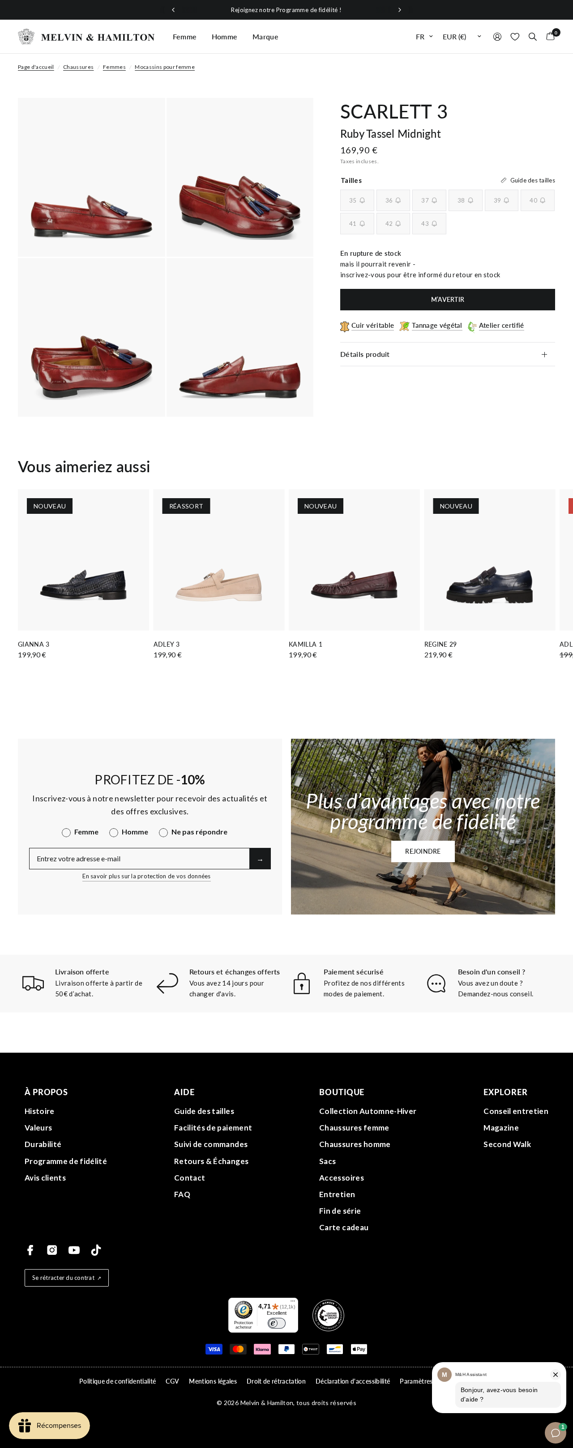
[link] (370, 762)
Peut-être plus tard (370, 842)
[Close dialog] (443, 645)
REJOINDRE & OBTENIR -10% (370, 819)
